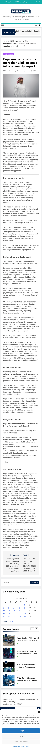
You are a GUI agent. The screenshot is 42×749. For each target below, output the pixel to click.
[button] (39, 712)
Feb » (11, 621)
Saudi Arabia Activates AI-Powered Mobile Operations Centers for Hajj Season (28, 640)
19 (4, 613)
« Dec (5, 621)
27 (9, 616)
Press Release (8, 54)
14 (14, 611)
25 (35, 613)
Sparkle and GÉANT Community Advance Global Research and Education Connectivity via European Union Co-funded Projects (19, 2)
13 (9, 611)
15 (19, 611)
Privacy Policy (25, 746)
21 (14, 613)
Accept (21, 731)
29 (20, 616)
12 (4, 611)
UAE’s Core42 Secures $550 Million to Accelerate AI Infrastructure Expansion (27, 667)
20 (9, 613)
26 (4, 616)
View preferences (21, 742)
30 (25, 616)
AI (17, 643)
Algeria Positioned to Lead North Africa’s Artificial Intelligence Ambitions (27, 680)
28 (14, 616)
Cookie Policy (16, 746)
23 (25, 613)
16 (24, 611)
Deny (21, 736)
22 (20, 613)
